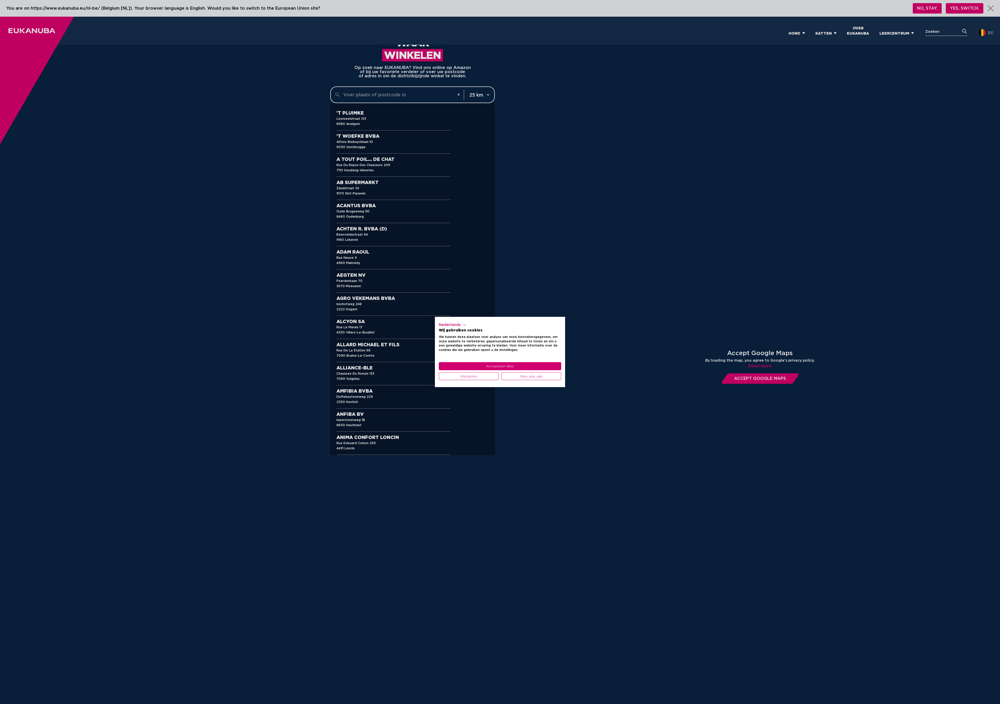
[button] (452, 325)
